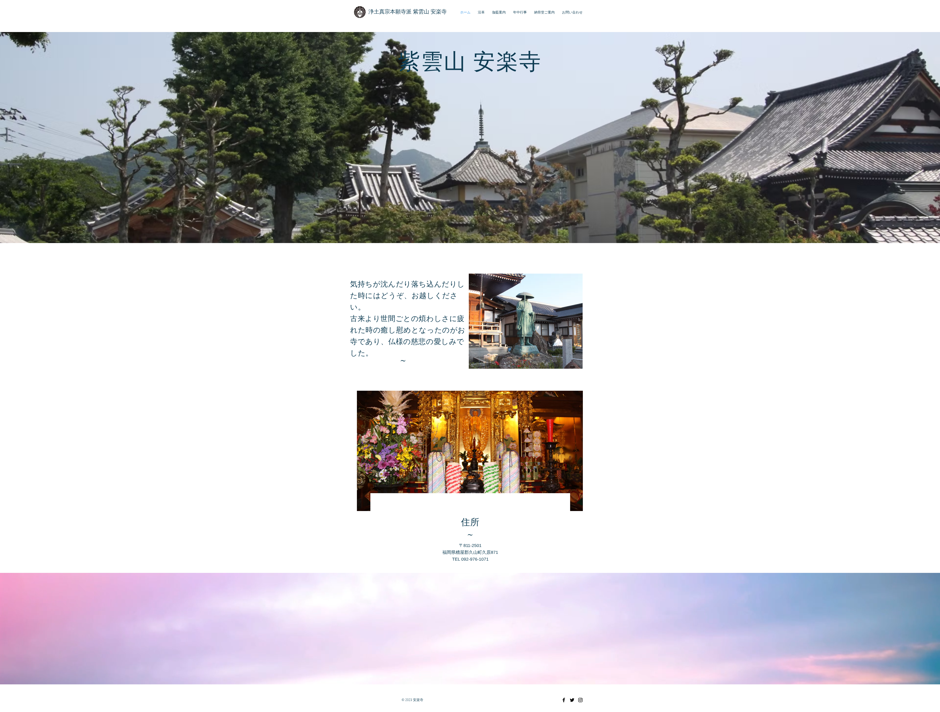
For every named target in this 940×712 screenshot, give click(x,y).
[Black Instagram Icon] (580, 700)
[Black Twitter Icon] (572, 700)
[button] (470, 451)
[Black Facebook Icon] (564, 700)
